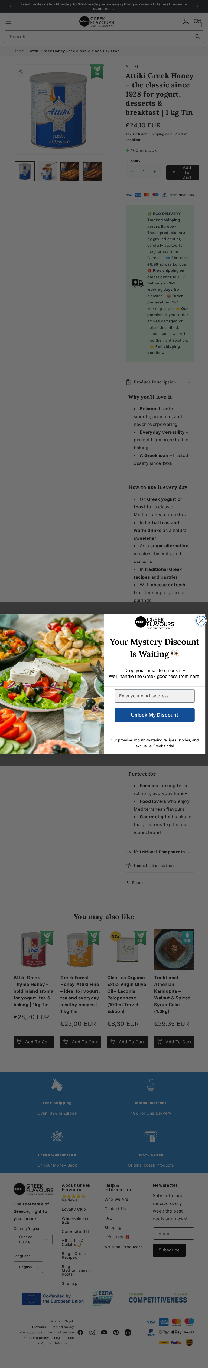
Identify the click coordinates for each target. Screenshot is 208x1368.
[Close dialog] (201, 620)
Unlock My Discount (154, 715)
